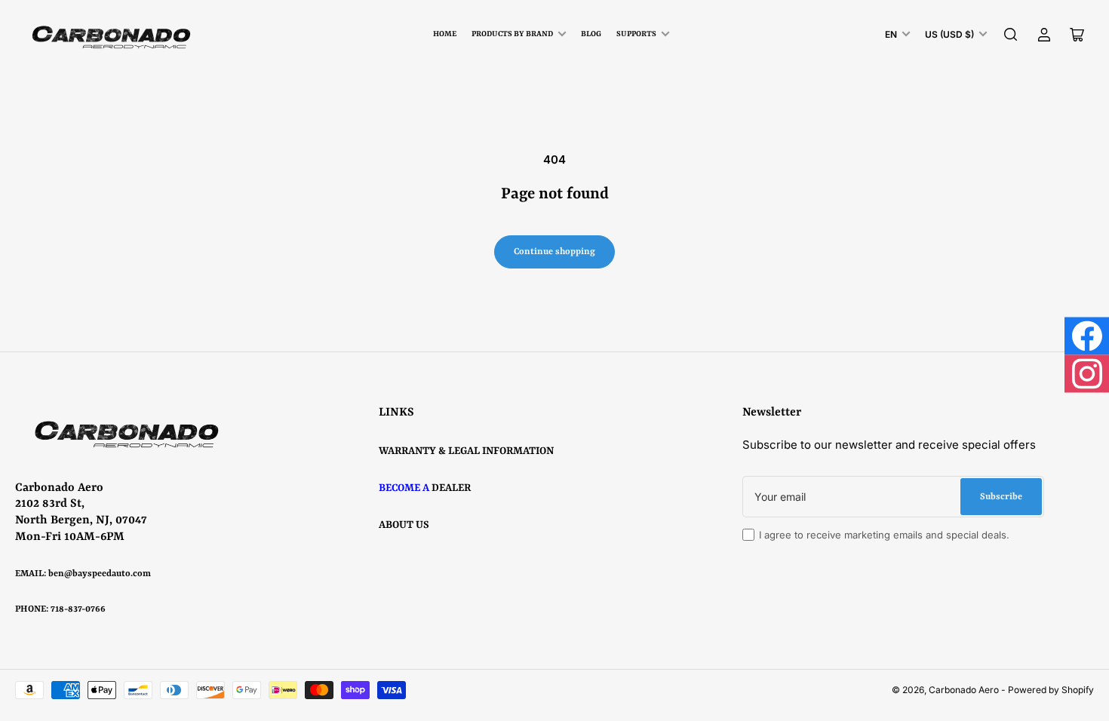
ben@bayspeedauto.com (99, 574)
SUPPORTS (636, 33)
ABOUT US (404, 525)
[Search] (1011, 34)
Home (444, 33)
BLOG (591, 33)
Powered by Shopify (1051, 689)
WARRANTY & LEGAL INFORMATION (466, 451)
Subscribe (1001, 497)
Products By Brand (512, 33)
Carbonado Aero (964, 689)
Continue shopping (554, 252)
